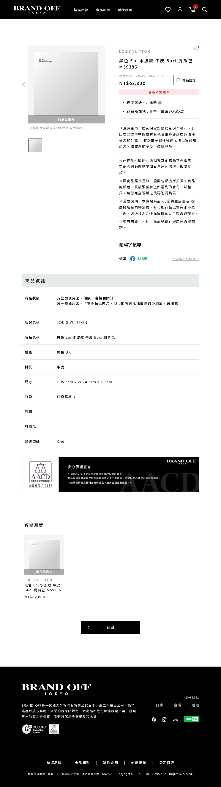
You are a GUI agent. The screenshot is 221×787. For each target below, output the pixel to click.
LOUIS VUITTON (134, 51)
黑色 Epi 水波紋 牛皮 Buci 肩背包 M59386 (42, 587)
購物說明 (125, 10)
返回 (110, 627)
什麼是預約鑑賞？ (185, 258)
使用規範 (138, 763)
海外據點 (191, 698)
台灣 (178, 705)
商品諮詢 (189, 80)
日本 (159, 705)
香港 (195, 705)
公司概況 (166, 763)
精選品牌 (81, 10)
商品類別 (103, 10)
